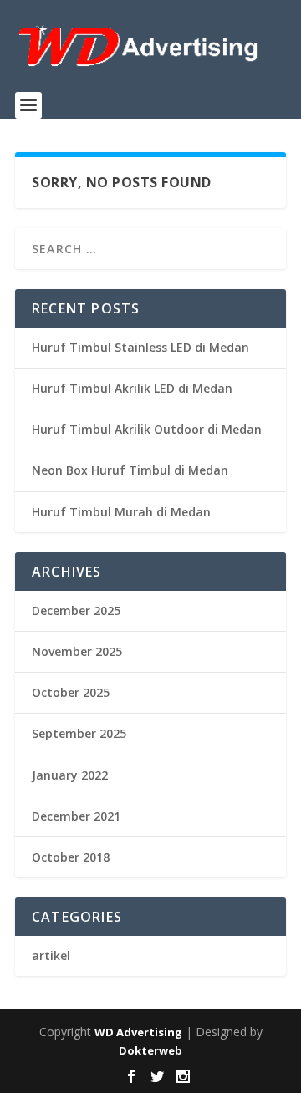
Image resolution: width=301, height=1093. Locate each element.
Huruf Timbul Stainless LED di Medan (140, 347)
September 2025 (79, 733)
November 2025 (77, 651)
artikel (51, 955)
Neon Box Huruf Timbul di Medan (130, 470)
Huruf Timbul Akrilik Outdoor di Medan (147, 429)
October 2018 (71, 857)
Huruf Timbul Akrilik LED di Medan (132, 388)
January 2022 (70, 775)
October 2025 (71, 692)
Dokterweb (150, 1050)
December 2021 (76, 816)
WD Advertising (138, 1032)
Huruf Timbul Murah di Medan (121, 512)
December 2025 (76, 610)
